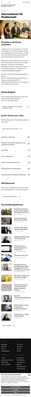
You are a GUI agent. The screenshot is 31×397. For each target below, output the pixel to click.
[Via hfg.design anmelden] (24, 2)
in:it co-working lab (22, 82)
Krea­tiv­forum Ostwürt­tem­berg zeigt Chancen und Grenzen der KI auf (21, 210)
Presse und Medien (6, 364)
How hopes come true (21, 255)
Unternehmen (4, 362)
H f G (8, 4)
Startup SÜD (15, 78)
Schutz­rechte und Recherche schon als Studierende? (20, 247)
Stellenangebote (5, 351)
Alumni (3, 357)
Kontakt (19, 348)
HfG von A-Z (20, 344)
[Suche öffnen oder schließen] (26, 2)
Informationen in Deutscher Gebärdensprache (21, 364)
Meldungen (4, 344)
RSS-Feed (3, 346)
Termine (3, 348)
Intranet (19, 351)
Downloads (19, 346)
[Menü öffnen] (29, 2)
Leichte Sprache (21, 368)
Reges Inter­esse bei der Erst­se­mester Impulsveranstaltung (21, 306)
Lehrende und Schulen (7, 360)
